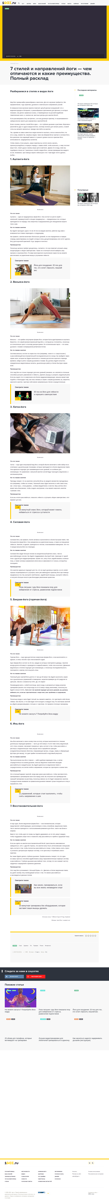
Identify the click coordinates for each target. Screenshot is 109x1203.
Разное (41, 945)
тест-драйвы (41, 1176)
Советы (90, 125)
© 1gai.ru (37, 952)
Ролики (43, 990)
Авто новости (83, 110)
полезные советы (26, 1181)
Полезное (58, 1179)
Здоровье (26, 945)
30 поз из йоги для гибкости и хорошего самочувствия (46, 393)
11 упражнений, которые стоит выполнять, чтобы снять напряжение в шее (40, 795)
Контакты (74, 1171)
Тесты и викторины (53, 3)
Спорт (20, 945)
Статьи (63, 3)
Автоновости (25, 1171)
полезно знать (59, 1174)
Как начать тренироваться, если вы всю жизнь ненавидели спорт (48, 886)
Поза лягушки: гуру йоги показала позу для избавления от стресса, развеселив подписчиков (40, 588)
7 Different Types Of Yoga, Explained (60, 916)
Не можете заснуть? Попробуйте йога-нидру (38, 714)
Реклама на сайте (76, 1174)
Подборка (35, 945)
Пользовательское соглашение (95, 1174)
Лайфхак (76, 3)
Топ (31, 945)
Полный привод (9, 1171)
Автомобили (58, 1171)
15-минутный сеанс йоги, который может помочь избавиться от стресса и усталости (40, 511)
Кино (34, 3)
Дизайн (92, 3)
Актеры (29, 3)
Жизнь (8, 1019)
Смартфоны (41, 1179)
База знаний (42, 3)
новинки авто (42, 1171)
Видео (23, 1174)
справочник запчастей (45, 1181)
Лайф (13, 1019)
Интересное (48, 945)
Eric (46, 952)
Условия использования (94, 1171)
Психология (25, 1176)
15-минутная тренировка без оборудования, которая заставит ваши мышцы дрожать (42, 907)
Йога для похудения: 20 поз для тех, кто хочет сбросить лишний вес (48, 267)
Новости (24, 1179)
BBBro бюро (91, 1194)
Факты (69, 3)
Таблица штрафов (10, 1176)
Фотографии (84, 3)
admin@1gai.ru (75, 1176)
